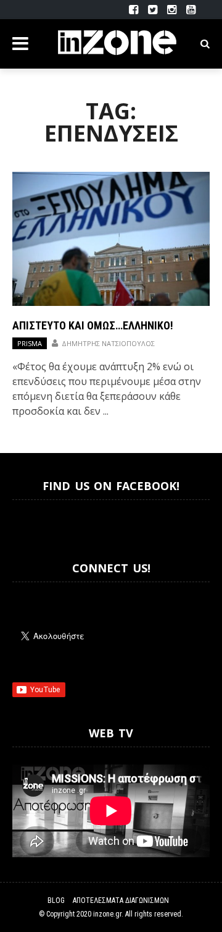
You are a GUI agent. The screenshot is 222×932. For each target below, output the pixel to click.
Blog (56, 900)
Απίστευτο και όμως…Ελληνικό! (92, 325)
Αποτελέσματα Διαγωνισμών (121, 900)
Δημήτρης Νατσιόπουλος (108, 343)
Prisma (29, 343)
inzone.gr (107, 914)
